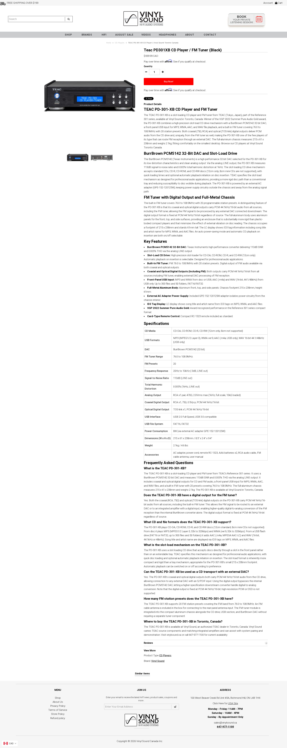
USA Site (233, 703)
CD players (240, 143)
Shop (58, 697)
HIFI (104, 34)
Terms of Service (57, 709)
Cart (280, 2)
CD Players (120, 43)
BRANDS (87, 34)
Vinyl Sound (157, 660)
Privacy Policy (57, 705)
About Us (58, 701)
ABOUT (189, 34)
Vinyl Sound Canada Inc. (149, 741)
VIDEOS (146, 34)
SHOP (68, 34)
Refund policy (57, 718)
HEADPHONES (167, 34)
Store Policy (57, 713)
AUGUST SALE (124, 34)
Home (108, 43)
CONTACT (210, 34)
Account (268, 2)
